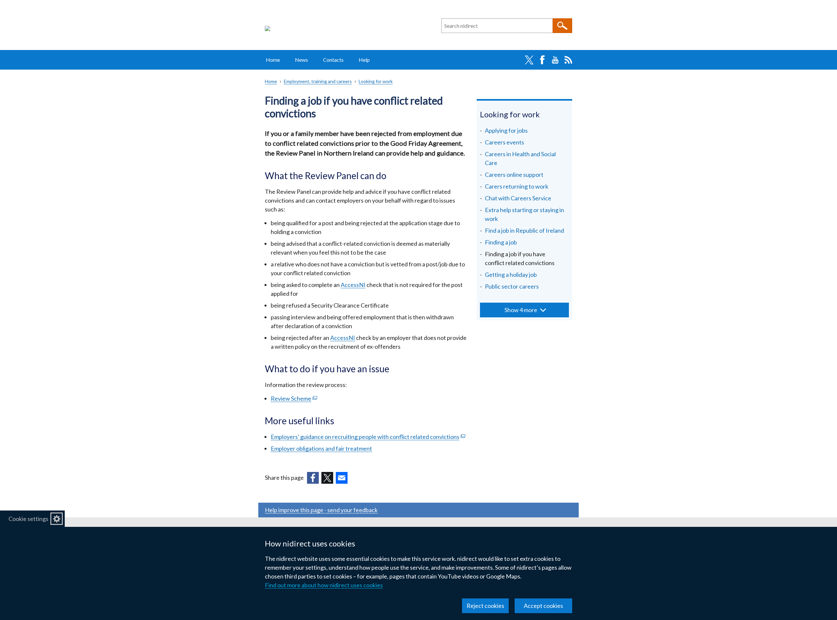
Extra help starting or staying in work (524, 214)
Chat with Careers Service (518, 198)
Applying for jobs (506, 130)
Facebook (542, 59)
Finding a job (501, 242)
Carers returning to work (516, 186)
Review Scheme (294, 398)
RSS (568, 59)
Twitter (529, 59)
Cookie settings (28, 518)
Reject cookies (485, 605)
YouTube (555, 59)
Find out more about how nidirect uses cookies (324, 585)
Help (364, 60)
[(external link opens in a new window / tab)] (313, 478)
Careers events (504, 142)
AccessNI (353, 284)
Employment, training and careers (318, 81)
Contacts (333, 60)
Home (273, 60)
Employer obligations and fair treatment (321, 448)
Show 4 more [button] (520, 309)
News (301, 60)
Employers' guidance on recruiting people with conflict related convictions (368, 436)
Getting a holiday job (511, 274)
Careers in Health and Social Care (520, 158)
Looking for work (376, 81)
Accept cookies (543, 605)
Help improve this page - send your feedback (321, 509)
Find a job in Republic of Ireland (524, 230)
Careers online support (514, 174)
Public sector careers (512, 286)
